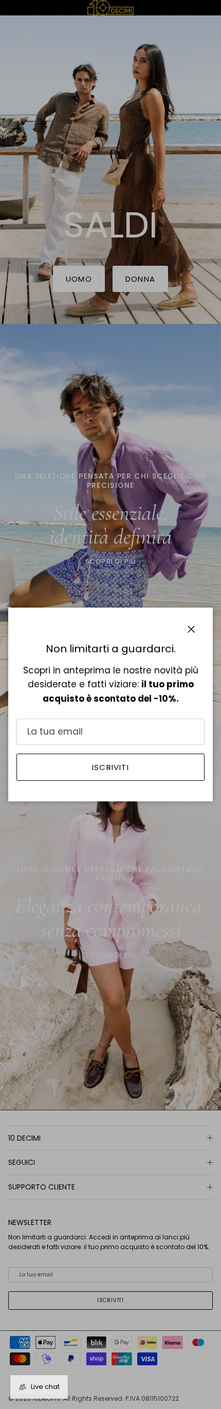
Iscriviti (110, 767)
